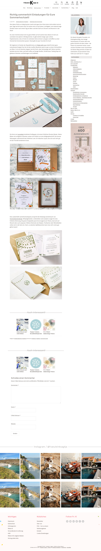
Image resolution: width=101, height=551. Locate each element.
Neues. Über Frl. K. (75, 110)
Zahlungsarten (12, 526)
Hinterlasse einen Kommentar (36, 21)
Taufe (74, 87)
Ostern (74, 78)
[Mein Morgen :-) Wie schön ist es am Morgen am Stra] (30, 466)
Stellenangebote (41, 528)
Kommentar (15, 385)
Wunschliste (56, 4)
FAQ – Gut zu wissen (42, 526)
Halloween (75, 71)
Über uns (39, 523)
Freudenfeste (74, 65)
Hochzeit (73, 90)
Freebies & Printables (78, 115)
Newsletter (67, 4)
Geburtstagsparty (77, 69)
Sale (77, 8)
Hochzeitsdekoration (78, 99)
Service (72, 113)
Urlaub (72, 119)
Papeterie (38, 338)
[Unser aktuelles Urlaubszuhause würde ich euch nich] (91, 466)
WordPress (63, 547)
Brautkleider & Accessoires (79, 92)
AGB (9, 533)
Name (13, 407)
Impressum (11, 521)
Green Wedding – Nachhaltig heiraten (82, 97)
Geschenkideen (74, 88)
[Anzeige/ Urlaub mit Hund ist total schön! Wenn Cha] (50, 466)
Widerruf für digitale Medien (16, 536)
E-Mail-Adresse (15, 415)
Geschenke (55, 8)
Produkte (46, 8)
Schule (74, 81)
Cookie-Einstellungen (43, 533)
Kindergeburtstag (77, 72)
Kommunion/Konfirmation (79, 74)
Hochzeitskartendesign (16, 219)
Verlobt (75, 106)
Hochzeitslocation (77, 101)
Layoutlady (21, 134)
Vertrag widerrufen (13, 538)
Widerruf (10, 528)
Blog (73, 8)
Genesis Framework (56, 547)
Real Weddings (76, 104)
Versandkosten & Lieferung (15, 531)
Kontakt (72, 4)
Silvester (75, 83)
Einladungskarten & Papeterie (22, 21)
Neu (24, 8)
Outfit (72, 112)
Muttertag (75, 76)
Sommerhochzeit (44, 338)
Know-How (75, 117)
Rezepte (75, 79)
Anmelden (69, 547)
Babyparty (75, 67)
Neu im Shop (74, 108)
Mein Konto (77, 4)
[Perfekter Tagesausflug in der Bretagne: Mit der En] (10, 466)
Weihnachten (74, 121)
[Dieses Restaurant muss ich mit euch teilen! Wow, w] (71, 466)
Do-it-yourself (74, 63)
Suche (62, 3)
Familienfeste (64, 8)
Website (13, 424)
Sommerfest (76, 85)
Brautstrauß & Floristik (78, 94)
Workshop (29, 8)
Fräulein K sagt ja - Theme (45, 547)
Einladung (34, 338)
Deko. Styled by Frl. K (76, 62)
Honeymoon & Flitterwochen (80, 103)
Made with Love (41, 45)
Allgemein (73, 60)
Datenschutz (11, 523)
